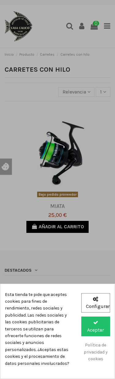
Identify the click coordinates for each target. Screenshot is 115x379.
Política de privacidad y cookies (96, 351)
